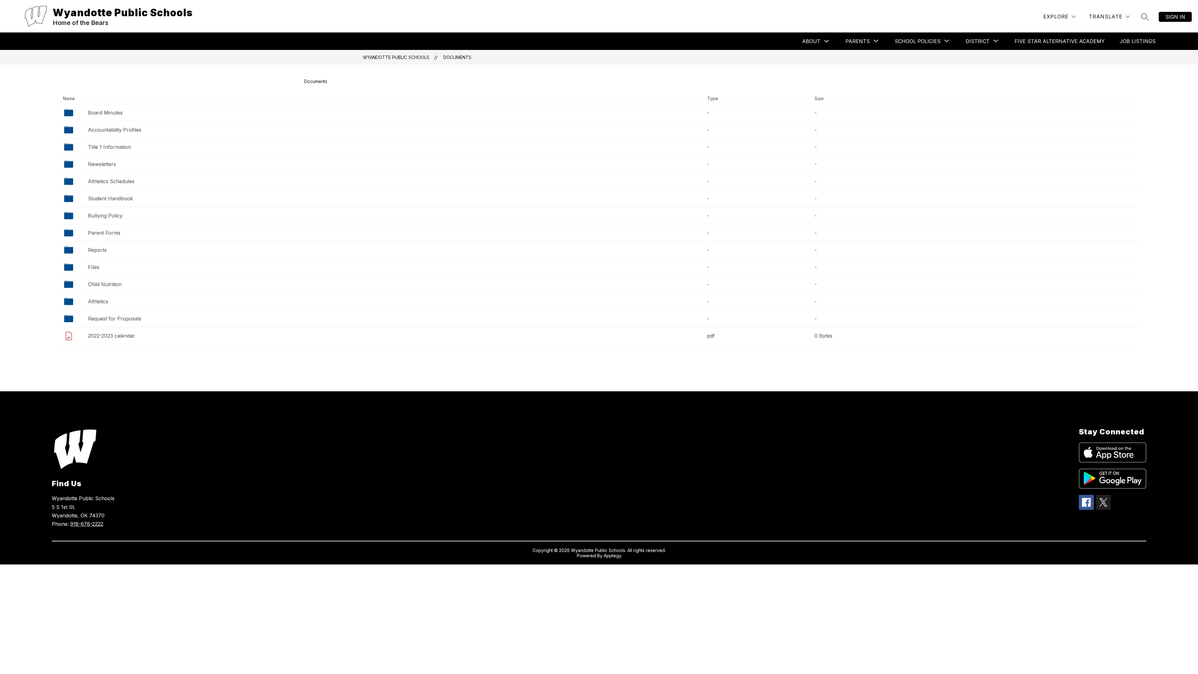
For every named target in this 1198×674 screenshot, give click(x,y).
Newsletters (102, 164)
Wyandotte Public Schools (396, 57)
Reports (97, 250)
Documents (457, 57)
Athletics (98, 301)
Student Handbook (110, 198)
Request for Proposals (114, 318)
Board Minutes (105, 113)
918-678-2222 (86, 524)
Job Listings (1138, 41)
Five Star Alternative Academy (1060, 41)
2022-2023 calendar (111, 336)
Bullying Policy (105, 215)
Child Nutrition (105, 284)
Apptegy (612, 555)
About (811, 41)
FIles (93, 267)
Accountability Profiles (114, 130)
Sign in (1175, 17)
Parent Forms (104, 233)
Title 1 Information (109, 147)
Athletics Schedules (111, 181)
